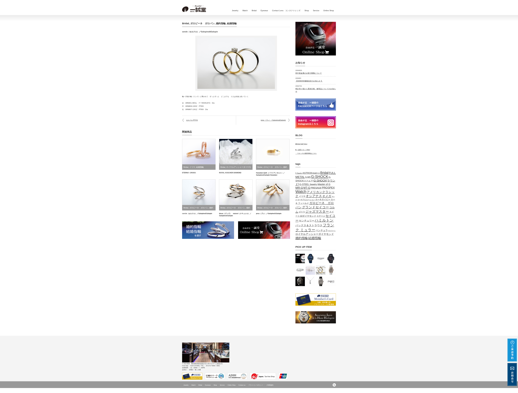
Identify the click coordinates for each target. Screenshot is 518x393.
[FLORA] (310, 270)
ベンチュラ (322, 230)
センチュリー (306, 220)
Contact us (242, 385)
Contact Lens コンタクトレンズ (286, 10)
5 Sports (298, 173)
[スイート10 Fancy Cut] (320, 258)
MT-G (306, 187)
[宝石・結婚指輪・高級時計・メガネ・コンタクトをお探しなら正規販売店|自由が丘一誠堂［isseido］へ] (195, 9)
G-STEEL (304, 184)
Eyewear (264, 10)
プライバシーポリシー (255, 385)
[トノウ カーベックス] (300, 281)
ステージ (321, 216)
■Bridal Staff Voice (301, 144)
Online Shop (328, 10)
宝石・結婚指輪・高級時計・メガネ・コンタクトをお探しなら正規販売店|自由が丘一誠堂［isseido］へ (298, 391)
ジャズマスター (317, 211)
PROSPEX (328, 187)
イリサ (192, 167)
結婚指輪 (232, 23)
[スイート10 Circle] (300, 270)
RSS (334, 385)
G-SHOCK (319, 177)
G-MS (308, 177)
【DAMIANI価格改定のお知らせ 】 (309, 81)
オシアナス (314, 196)
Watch (245, 10)
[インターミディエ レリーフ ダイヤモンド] (331, 270)
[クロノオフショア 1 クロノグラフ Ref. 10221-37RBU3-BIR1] (300, 258)
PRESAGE (316, 188)
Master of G (324, 184)
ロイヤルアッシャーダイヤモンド (314, 234)
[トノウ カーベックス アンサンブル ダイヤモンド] (320, 281)
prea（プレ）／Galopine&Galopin (273, 120)
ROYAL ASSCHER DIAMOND (230, 173)
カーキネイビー (322, 199)
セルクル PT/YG (192, 120)
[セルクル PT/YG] (320, 270)
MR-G (299, 187)
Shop (306, 10)
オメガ (326, 196)
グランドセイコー (315, 207)
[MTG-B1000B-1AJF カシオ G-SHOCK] (331, 258)
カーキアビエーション (306, 200)
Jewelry (235, 10)
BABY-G (316, 173)
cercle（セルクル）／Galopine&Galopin (197, 213)
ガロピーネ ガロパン (202, 23)
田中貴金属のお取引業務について (308, 73)
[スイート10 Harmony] (331, 281)
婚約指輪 (221, 23)
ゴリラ (302, 212)
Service (316, 10)
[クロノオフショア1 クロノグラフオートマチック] (310, 258)
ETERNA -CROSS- (189, 173)
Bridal (254, 10)
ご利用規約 (269, 385)
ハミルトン (324, 220)
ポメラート (332, 230)
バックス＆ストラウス (308, 225)
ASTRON (307, 173)
